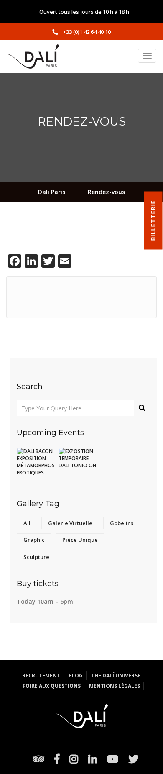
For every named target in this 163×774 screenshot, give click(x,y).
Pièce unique (80, 539)
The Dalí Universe (115, 675)
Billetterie (153, 220)
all (27, 523)
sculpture (36, 557)
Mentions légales (114, 685)
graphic (34, 539)
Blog (76, 675)
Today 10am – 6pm (45, 601)
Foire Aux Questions (52, 685)
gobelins (121, 523)
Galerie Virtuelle (70, 523)
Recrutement (41, 675)
